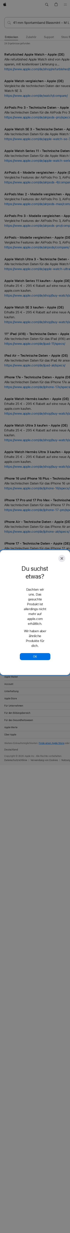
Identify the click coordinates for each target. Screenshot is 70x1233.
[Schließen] (62, 558)
